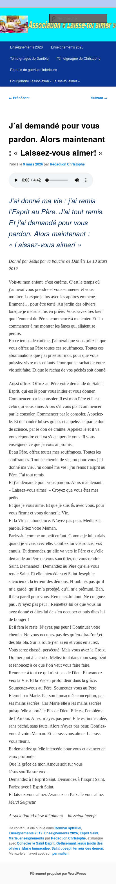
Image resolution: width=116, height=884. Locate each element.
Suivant (99, 97)
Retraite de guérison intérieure (33, 69)
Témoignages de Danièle (29, 58)
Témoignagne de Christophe (79, 58)
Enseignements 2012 (26, 833)
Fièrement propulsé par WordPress (58, 873)
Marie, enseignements (26, 838)
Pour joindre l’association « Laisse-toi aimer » (45, 80)
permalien (60, 853)
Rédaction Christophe (67, 164)
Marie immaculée (36, 848)
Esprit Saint (89, 833)
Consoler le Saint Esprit (36, 843)
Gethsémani (66, 843)
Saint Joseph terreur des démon (77, 848)
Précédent (19, 97)
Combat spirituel (68, 827)
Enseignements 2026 (26, 47)
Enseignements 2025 (67, 47)
